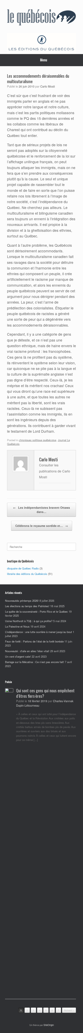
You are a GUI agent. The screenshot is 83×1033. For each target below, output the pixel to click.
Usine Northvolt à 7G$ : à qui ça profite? (28, 621)
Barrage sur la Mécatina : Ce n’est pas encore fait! (34, 662)
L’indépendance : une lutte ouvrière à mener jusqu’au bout (38, 632)
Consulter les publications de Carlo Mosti (54, 471)
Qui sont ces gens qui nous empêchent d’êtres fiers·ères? (45, 693)
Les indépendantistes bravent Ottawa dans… (41, 510)
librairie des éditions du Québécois (27, 574)
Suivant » (69, 1010)
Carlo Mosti (47, 86)
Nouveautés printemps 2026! (22, 601)
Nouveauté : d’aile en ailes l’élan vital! (27, 651)
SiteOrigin (49, 1025)
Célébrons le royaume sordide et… (41, 526)
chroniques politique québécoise (37, 440)
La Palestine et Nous (17, 626)
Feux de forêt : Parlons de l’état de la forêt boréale (34, 641)
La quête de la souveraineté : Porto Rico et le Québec (36, 611)
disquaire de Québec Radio (23, 568)
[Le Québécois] (41, 18)
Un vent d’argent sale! (18, 656)
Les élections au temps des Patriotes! (27, 606)
